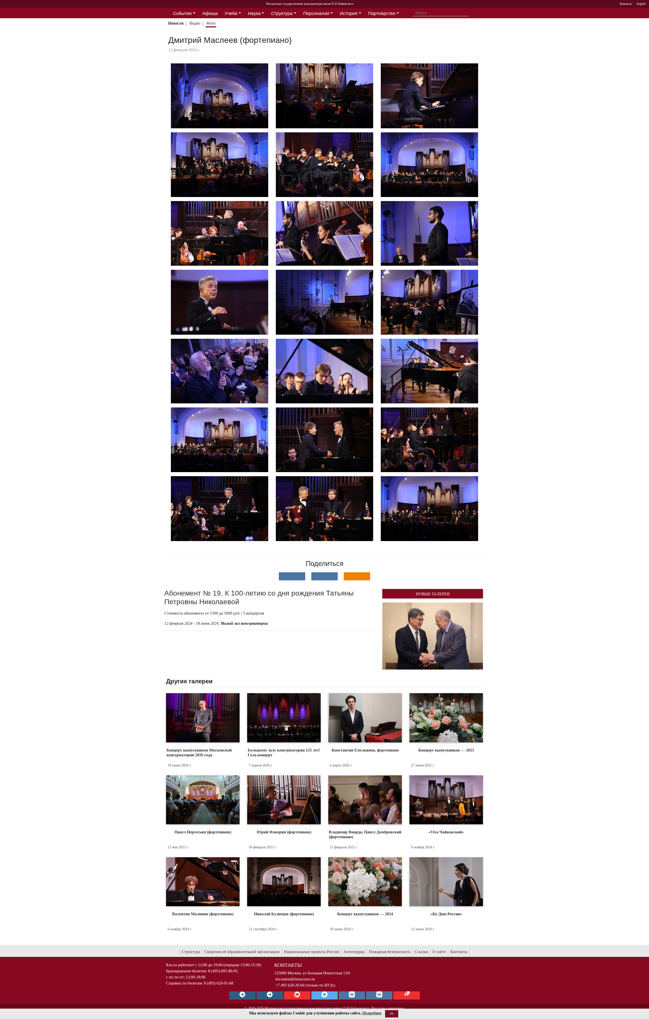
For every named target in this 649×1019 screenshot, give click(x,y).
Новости (176, 23)
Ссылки (421, 952)
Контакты (458, 952)
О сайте (439, 952)
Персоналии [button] (316, 13)
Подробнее (372, 1013)
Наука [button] (254, 13)
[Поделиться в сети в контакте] (292, 576)
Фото (210, 23)
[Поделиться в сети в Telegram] (324, 576)
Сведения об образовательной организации (242, 952)
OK (391, 1013)
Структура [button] (282, 13)
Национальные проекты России (311, 952)
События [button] (182, 13)
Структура (191, 952)
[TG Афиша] (270, 995)
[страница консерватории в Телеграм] (242, 995)
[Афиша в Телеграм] (406, 995)
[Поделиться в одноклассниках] (357, 576)
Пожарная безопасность (389, 952)
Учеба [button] (231, 13)
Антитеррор (354, 952)
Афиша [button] (210, 13)
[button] (389, 635)
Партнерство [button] (381, 13)
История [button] (348, 13)
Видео (194, 23)
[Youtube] (297, 995)
